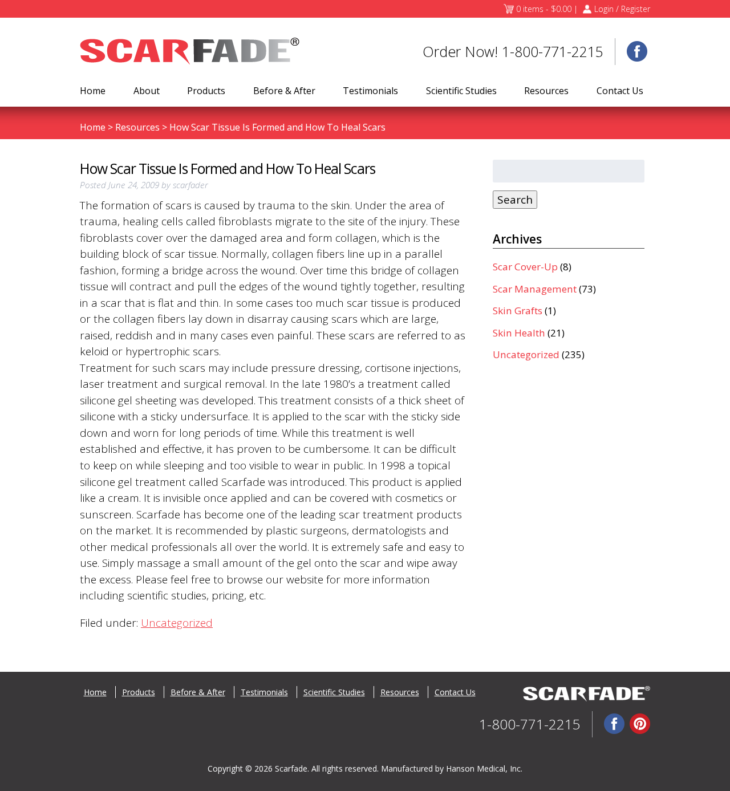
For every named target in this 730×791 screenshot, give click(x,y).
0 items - (543, 8)
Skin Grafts (517, 310)
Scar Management (535, 288)
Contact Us (620, 90)
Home (93, 90)
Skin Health (519, 332)
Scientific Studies (461, 90)
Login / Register (622, 8)
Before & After (284, 90)
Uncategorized (177, 622)
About (146, 90)
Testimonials (370, 90)
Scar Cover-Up (525, 266)
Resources (546, 90)
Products (206, 90)
